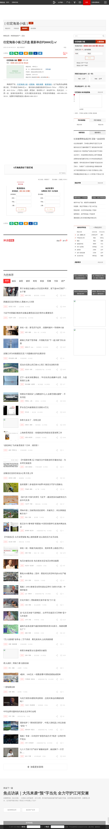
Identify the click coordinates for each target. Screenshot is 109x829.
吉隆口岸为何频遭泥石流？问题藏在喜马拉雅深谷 (24, 353)
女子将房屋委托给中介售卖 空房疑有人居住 (88, 170)
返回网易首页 (11, 810)
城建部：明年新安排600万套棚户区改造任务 (88, 162)
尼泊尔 (27, 369)
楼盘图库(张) (36, 77)
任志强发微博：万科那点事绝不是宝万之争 (88, 143)
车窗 (29, 756)
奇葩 (29, 553)
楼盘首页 (7, 28)
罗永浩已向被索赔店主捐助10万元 (34, 407)
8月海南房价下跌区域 (23, 167)
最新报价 (48, 84)
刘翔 (26, 437)
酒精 (29, 332)
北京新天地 (80, 255)
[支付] (75, 2)
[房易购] (11, 182)
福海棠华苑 (80, 244)
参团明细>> (21, 212)
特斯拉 (27, 401)
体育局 (30, 437)
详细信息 (16, 28)
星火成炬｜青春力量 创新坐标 (16, 663)
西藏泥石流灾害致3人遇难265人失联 (18, 302)
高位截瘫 (27, 384)
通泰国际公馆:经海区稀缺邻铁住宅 (85, 218)
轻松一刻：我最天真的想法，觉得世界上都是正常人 (42, 548)
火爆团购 (100, 42)
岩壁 (14, 542)
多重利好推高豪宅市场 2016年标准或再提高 (88, 159)
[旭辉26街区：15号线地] (80, 187)
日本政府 (31, 743)
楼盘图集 (82, 92)
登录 (86, 2)
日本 (26, 743)
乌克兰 (27, 705)
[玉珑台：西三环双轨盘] (99, 187)
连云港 (10, 542)
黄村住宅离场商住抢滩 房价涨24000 (80, 292)
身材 (26, 553)
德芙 (26, 332)
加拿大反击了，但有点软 (30, 420)
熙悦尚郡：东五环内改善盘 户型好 (85, 210)
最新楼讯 (24, 28)
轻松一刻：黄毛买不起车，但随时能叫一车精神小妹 (42, 327)
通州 (102, 235)
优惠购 (31, 84)
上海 (31, 401)
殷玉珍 (32, 530)
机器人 (33, 729)
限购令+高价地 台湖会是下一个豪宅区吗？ (98, 292)
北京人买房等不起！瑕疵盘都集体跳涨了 (80, 277)
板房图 (85, 113)
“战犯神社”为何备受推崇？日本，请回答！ (21, 445)
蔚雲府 (79, 250)
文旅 (26, 467)
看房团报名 (21, 188)
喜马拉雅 (11, 358)
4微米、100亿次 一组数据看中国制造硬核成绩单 (40, 674)
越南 (26, 633)
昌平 (102, 250)
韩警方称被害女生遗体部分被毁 (33, 650)
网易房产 (22, 47)
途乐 (26, 756)
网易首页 (2, 2)
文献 (29, 517)
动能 (13, 668)
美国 (31, 425)
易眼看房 (78, 262)
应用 (7, 2)
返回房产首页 (30, 810)
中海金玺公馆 (81, 238)
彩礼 (29, 295)
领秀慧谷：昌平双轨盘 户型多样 (84, 214)
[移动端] (54, 2)
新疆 (10, 644)
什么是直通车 (50, 212)
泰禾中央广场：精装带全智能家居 (85, 202)
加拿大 (27, 425)
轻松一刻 (36, 332)
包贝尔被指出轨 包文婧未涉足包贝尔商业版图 (39, 561)
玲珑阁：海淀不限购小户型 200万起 (85, 206)
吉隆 (15, 358)
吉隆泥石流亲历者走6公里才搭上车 (18, 473)
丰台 (102, 244)
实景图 (90, 113)
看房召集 (20, 184)
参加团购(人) (45, 77)
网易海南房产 (15, 36)
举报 (65, 47)
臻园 (78, 241)
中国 (31, 504)
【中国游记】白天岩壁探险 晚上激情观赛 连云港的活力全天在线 (30, 537)
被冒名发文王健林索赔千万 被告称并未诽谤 (88, 147)
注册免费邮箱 (95, 2)
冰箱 (29, 619)
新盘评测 (78, 183)
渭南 (29, 605)
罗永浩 (27, 412)
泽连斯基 (32, 705)
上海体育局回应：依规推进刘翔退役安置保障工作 (41, 433)
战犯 (10, 450)
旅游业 (30, 467)
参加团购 (33, 28)
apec (26, 593)
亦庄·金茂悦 (80, 247)
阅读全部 (100, 92)
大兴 (102, 247)
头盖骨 (33, 384)
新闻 (22, 295)
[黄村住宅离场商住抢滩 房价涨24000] (80, 281)
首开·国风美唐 (81, 252)
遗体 (26, 655)
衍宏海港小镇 (12, 60)
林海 (13, 692)
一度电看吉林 (9, 687)
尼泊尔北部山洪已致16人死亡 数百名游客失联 (39, 365)
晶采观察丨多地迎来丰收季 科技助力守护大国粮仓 (41, 484)
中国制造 (27, 679)
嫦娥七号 (27, 347)
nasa (32, 347)
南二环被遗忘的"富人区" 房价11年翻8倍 (99, 277)
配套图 (95, 113)
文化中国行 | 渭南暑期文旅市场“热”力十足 (38, 600)
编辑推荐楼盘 (81, 227)
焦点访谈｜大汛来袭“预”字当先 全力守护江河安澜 (46, 793)
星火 (10, 668)
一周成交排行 (97, 227)
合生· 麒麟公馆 (81, 235)
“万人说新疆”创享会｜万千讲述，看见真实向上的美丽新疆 (28, 639)
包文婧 (32, 565)
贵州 (26, 580)
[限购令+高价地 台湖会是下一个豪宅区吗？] (99, 281)
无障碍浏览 (15, 2)
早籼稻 (27, 489)
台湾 (26, 619)
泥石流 (10, 306)
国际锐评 (27, 729)
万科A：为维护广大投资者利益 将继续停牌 (88, 166)
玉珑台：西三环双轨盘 (98, 197)
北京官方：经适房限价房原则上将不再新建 (88, 155)
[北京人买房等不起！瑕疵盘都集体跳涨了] (80, 265)
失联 (31, 369)
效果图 (81, 109)
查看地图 (48, 69)
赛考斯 (27, 530)
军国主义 (14, 450)
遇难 (29, 655)
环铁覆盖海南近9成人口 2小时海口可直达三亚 (89, 174)
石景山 (102, 238)
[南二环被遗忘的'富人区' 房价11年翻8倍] (99, 265)
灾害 (14, 306)
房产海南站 (62, 173)
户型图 (81, 113)
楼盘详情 (28, 77)
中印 (10, 716)
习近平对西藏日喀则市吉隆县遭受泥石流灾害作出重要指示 (28, 313)
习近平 (10, 318)
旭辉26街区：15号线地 (80, 197)
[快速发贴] (64, 53)
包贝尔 (27, 565)
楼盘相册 (39, 84)
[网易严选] (68, 2)
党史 (26, 517)
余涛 (26, 295)
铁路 (29, 633)
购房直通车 (49, 188)
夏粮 (31, 489)
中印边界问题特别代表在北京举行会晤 (19, 711)
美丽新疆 (14, 644)
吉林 (10, 692)
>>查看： (76, 113)
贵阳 (29, 580)
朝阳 (102, 241)
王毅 (13, 716)
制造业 (33, 679)
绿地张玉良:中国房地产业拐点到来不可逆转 (88, 151)
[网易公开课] (61, 2)
